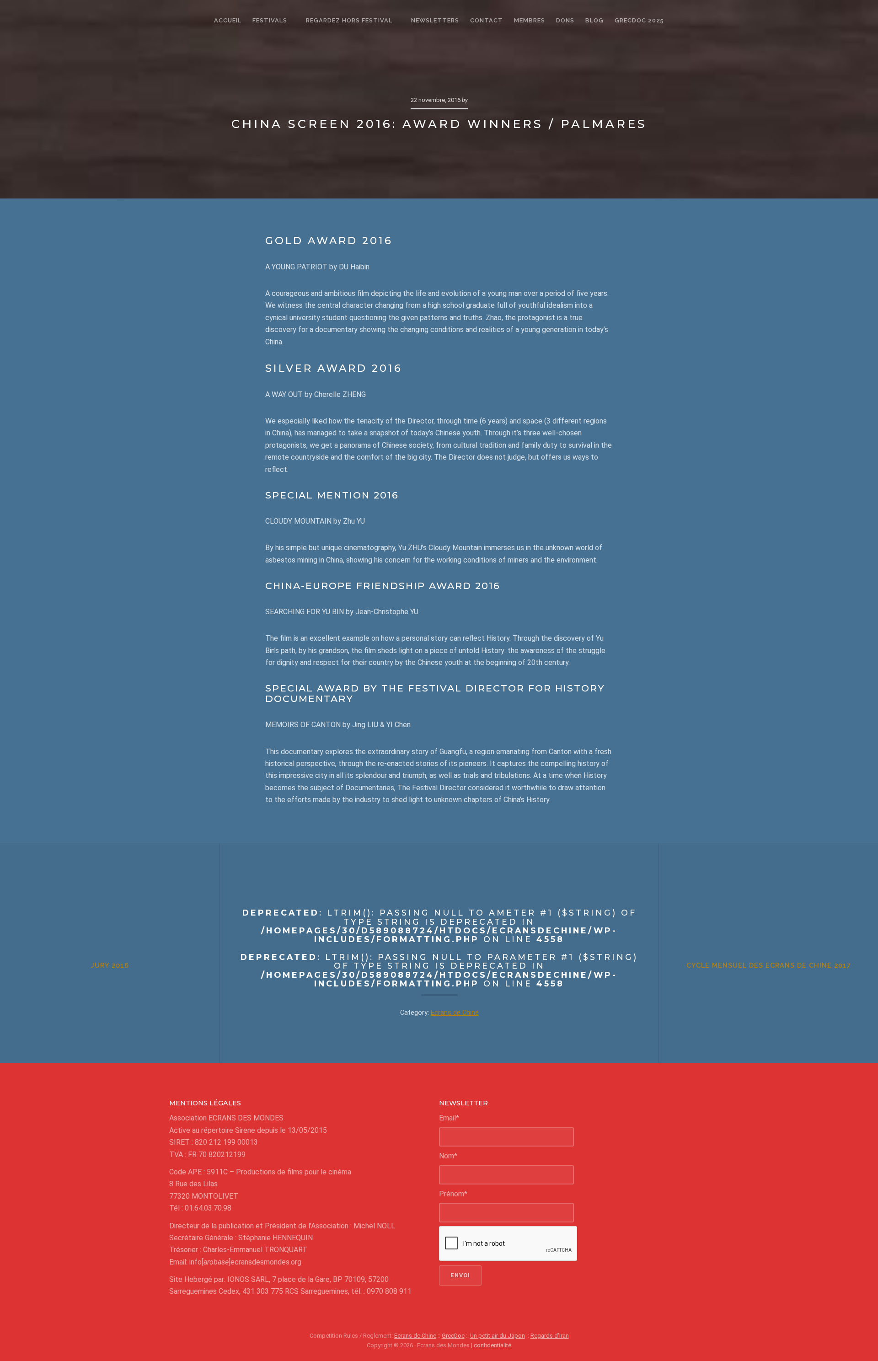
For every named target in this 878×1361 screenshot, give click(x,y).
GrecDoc (453, 1335)
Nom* (448, 1156)
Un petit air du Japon (497, 1335)
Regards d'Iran (549, 1335)
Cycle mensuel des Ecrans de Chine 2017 (768, 965)
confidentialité (492, 1345)
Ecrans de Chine (455, 1013)
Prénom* (453, 1194)
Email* (449, 1118)
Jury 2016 (110, 965)
